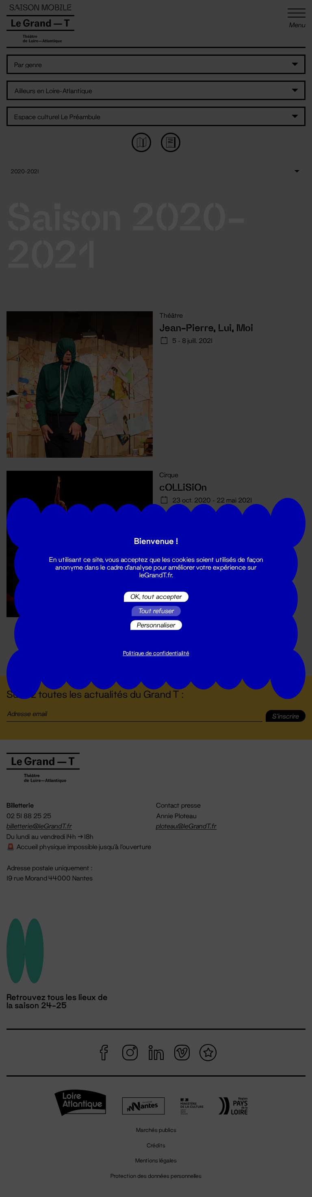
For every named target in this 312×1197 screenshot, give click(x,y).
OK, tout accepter (156, 597)
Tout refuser (156, 611)
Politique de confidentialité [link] (156, 653)
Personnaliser (156, 625)
